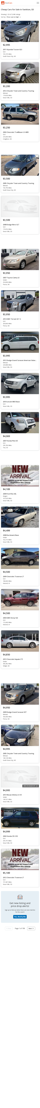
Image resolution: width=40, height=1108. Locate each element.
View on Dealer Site (29, 786)
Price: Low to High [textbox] (13, 17)
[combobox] (14, 17)
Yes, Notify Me (20, 917)
